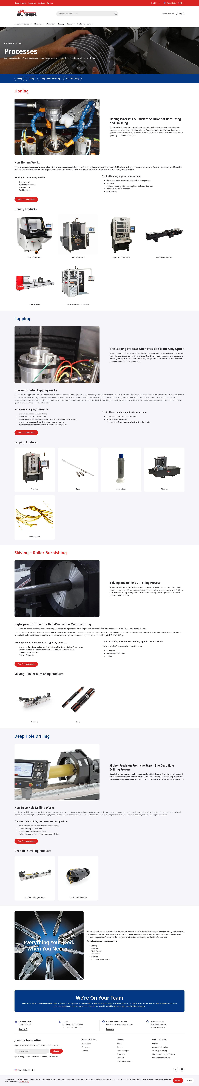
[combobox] (155, 3)
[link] (121, 470)
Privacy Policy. (53, 1057)
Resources (32, 3)
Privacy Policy (24, 1082)
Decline (189, 1080)
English (153, 3)
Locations (41, 3)
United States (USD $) (174, 3)
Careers (50, 3)
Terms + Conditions (41, 1057)
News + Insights (20, 3)
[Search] (115, 13)
